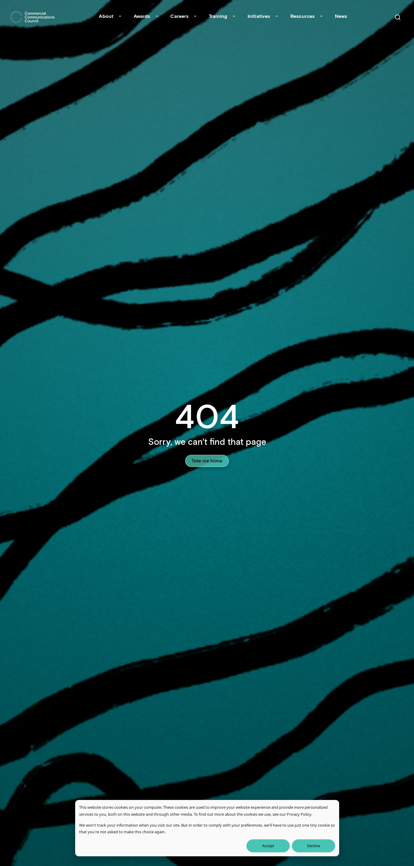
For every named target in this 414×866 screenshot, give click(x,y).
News (341, 16)
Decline (313, 845)
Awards (142, 16)
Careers (179, 16)
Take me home (207, 460)
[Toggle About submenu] (120, 17)
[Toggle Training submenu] (234, 17)
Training (218, 16)
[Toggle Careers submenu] (195, 17)
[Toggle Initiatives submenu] (276, 17)
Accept (268, 845)
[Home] (32, 17)
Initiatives (259, 16)
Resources (302, 16)
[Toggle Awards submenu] (157, 17)
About (106, 16)
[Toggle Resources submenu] (321, 17)
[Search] (397, 17)
